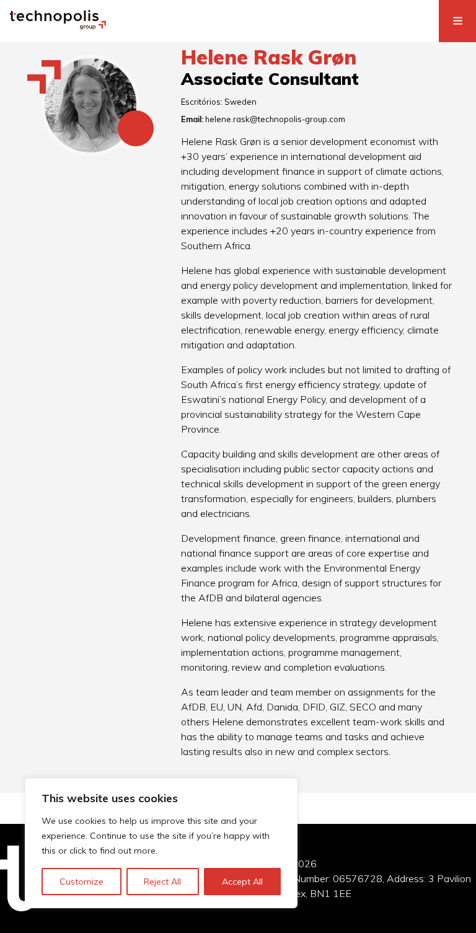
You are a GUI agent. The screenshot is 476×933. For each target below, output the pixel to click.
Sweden (240, 102)
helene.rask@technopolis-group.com (275, 119)
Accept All (242, 881)
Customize (82, 881)
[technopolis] (58, 26)
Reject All (162, 881)
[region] (161, 843)
